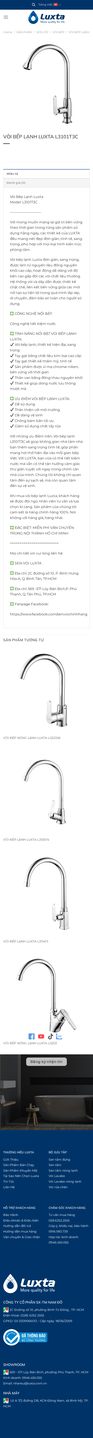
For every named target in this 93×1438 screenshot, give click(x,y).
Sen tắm (55, 1165)
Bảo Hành (10, 1215)
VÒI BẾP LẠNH (79, 32)
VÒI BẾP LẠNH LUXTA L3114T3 (25, 941)
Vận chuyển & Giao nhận (21, 1237)
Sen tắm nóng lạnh (63, 1170)
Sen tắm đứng (59, 1159)
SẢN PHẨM (24, 32)
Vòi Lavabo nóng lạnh (65, 1181)
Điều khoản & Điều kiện (20, 1220)
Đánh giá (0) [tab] (16, 182)
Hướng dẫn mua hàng (20, 1231)
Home (7, 32)
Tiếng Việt (45, 4)
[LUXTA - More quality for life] (46, 17)
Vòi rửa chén (58, 1187)
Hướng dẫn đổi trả (17, 1226)
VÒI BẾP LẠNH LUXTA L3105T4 (26, 839)
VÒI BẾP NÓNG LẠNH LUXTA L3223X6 (32, 738)
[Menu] (5, 17)
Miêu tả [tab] (12, 173)
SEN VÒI (42, 32)
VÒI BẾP (58, 32)
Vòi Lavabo (57, 1176)
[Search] (33, 5)
